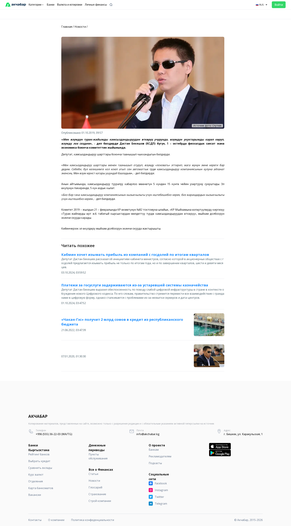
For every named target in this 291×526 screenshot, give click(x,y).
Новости (80, 27)
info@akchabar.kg (147, 434)
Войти (278, 5)
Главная (66, 27)
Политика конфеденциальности (92, 520)
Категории (35, 4)
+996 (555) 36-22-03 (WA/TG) (54, 434)
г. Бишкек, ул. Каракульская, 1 (243, 434)
